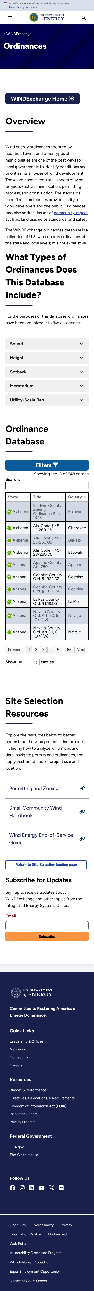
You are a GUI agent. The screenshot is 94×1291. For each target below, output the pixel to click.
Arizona (19, 564)
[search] (83, 17)
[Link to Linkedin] (31, 1188)
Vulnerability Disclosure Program (35, 1253)
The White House (24, 1155)
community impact (71, 212)
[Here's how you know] (47, 5)
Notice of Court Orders (28, 1281)
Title (37, 496)
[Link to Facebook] (12, 1188)
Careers (16, 1065)
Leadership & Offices (26, 1041)
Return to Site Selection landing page (46, 864)
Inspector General (24, 1114)
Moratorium (22, 385)
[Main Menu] (10, 17)
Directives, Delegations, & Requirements (42, 1098)
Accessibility (44, 1225)
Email (10, 916)
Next (80, 649)
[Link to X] (51, 1188)
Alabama (20, 511)
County (75, 496)
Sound (16, 343)
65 (69, 649)
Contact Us (19, 1057)
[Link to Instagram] (22, 1188)
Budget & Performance (28, 1090)
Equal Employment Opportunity (35, 1271)
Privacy (66, 1225)
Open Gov (18, 1225)
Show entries (29, 661)
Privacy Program (22, 1122)
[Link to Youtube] (41, 1188)
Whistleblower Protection (30, 1262)
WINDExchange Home (40, 98)
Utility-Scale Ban (27, 400)
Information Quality (25, 1234)
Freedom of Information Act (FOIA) (38, 1106)
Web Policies (20, 1243)
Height (17, 357)
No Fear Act (58, 1234)
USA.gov (17, 1147)
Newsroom (18, 1049)
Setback (18, 372)
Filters (44, 465)
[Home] (47, 21)
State (13, 496)
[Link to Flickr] (61, 1188)
